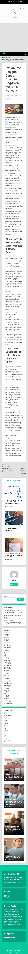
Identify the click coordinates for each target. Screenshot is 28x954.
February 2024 (7, 680)
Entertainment (7, 718)
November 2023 (8, 685)
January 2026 (7, 644)
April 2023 (6, 696)
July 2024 (6, 673)
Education (6, 717)
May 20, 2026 (9, 806)
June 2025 (6, 655)
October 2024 (7, 668)
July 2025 (6, 654)
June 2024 (6, 675)
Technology (6, 736)
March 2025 (7, 660)
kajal (7, 95)
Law (5, 728)
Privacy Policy (7, 897)
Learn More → (14, 584)
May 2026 (6, 637)
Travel (5, 738)
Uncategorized (7, 740)
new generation (11, 452)
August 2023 (7, 690)
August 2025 (7, 652)
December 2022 (8, 703)
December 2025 (8, 645)
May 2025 (6, 657)
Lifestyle (6, 730)
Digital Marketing (8, 715)
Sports (5, 733)
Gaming (6, 723)
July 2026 (6, 634)
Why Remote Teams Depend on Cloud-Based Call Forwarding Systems (13, 502)
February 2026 (7, 642)
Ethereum (18, 117)
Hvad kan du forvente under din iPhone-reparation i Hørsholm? (13, 528)
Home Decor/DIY (8, 727)
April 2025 (6, 659)
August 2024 (7, 672)
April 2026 (6, 639)
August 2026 (7, 632)
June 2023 (6, 693)
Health (5, 725)
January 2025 (7, 663)
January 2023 (7, 701)
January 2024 (7, 682)
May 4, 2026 (9, 506)
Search (5, 596)
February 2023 (7, 700)
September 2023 (8, 688)
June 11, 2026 (9, 779)
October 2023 (7, 687)
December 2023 (8, 683)
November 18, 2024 (10, 559)
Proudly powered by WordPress (14, 950)
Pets (5, 731)
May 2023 (6, 695)
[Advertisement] (14, 37)
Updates (6, 741)
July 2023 (6, 691)
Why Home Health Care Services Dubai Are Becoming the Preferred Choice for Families (12, 829)
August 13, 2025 (9, 533)
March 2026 (7, 640)
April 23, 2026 (9, 859)
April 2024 (6, 678)
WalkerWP (19, 952)
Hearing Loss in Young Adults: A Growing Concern (13, 856)
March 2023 (7, 698)
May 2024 (6, 677)
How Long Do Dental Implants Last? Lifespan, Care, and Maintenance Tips (13, 776)
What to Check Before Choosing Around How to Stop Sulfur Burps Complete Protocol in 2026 (13, 802)
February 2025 (7, 662)
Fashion (6, 720)
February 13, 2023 (14, 95)
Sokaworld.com (8, 880)
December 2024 (8, 665)
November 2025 (8, 647)
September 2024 (8, 670)
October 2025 (7, 649)
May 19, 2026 (9, 833)
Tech (21, 95)
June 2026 (6, 635)
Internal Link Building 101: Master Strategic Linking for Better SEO (13, 555)
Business (6, 713)
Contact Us (7, 895)
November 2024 (8, 667)
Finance (6, 722)
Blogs (5, 712)
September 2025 (8, 650)
